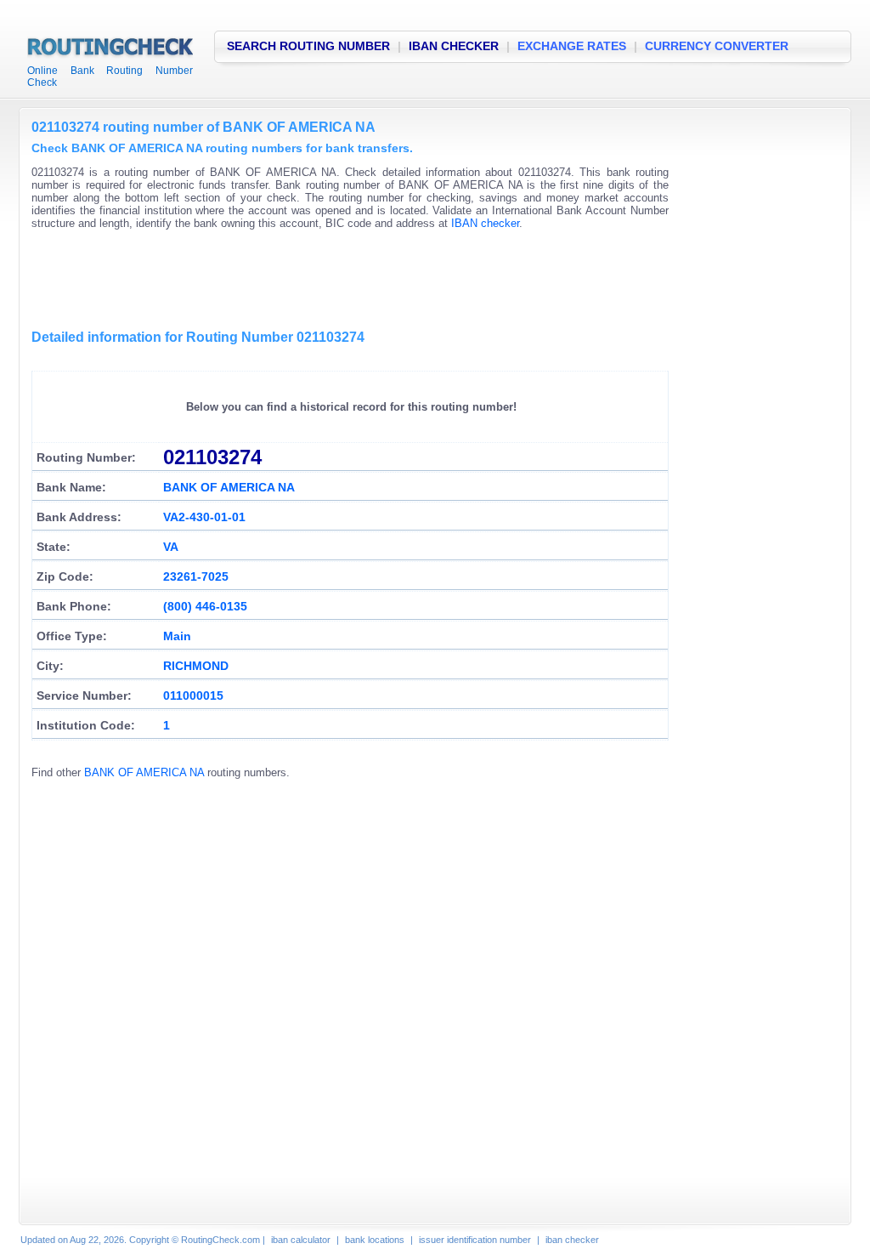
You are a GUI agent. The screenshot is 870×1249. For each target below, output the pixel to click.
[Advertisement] (340, 280)
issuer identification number (475, 1240)
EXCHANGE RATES (571, 46)
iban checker (572, 1240)
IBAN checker (485, 223)
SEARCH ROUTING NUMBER (308, 46)
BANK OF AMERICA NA (144, 772)
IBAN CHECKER (454, 46)
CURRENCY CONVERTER (716, 46)
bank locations (374, 1240)
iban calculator (300, 1240)
